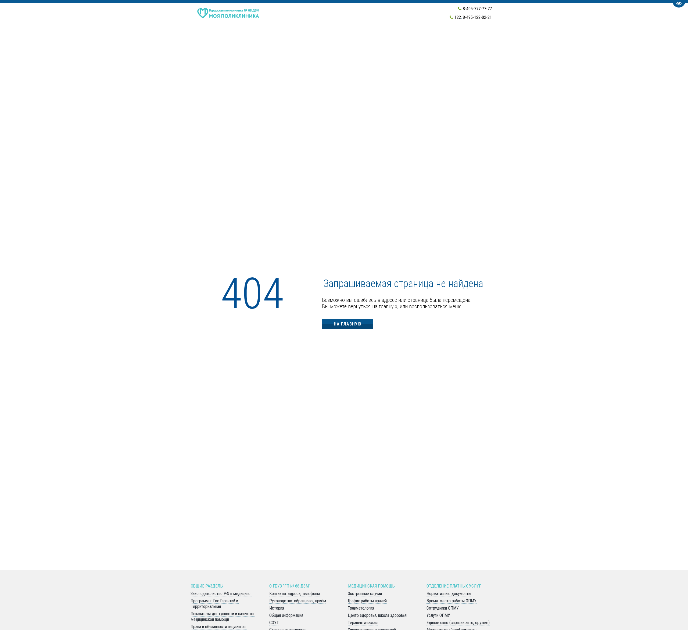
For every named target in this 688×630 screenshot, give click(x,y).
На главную (347, 324)
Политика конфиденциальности (481, 36)
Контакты (356, 36)
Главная (256, 36)
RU (435, 36)
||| (607, 36)
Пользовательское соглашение (562, 36)
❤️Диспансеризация (217, 36)
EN (425, 36)
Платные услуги (395, 36)
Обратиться (324, 36)
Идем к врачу (286, 36)
